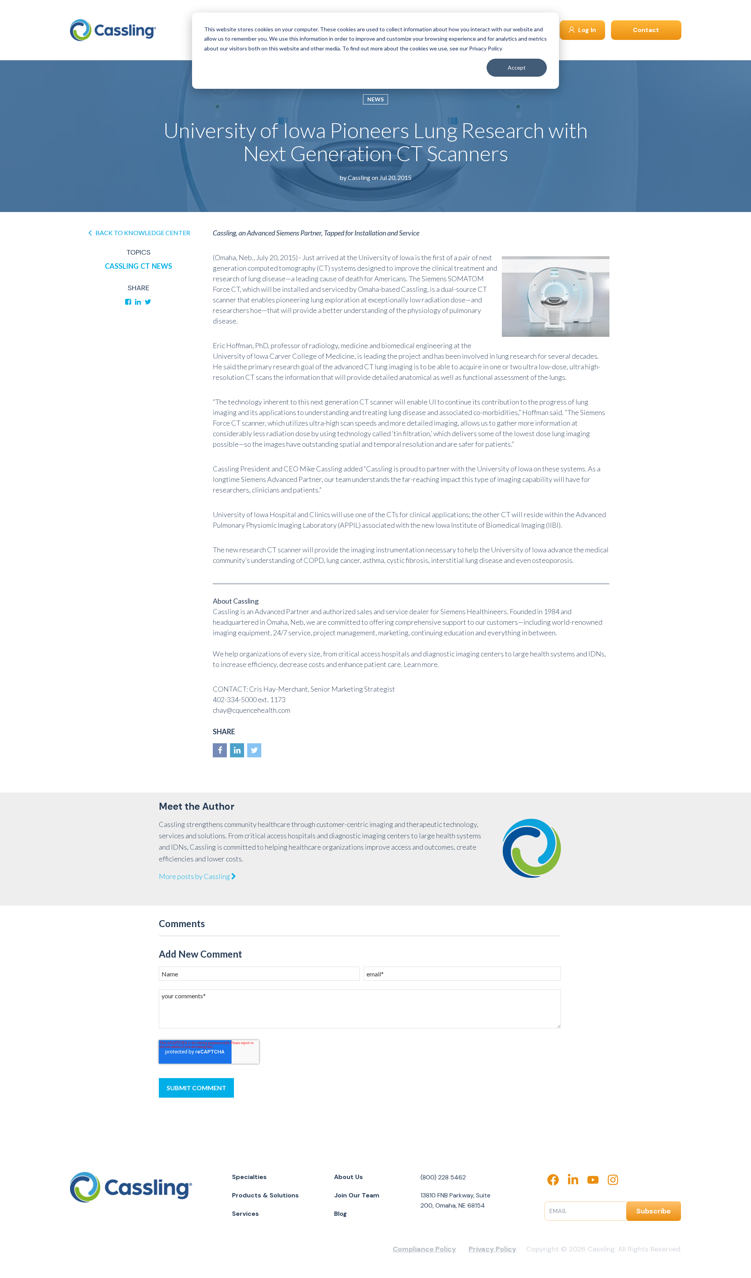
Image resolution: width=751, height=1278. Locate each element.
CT (145, 266)
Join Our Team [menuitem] (356, 1195)
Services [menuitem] (245, 1214)
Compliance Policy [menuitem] (424, 1249)
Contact (646, 30)
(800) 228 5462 (443, 1177)
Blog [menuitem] (340, 1214)
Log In (586, 30)
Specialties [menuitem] (249, 1177)
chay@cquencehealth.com (251, 710)
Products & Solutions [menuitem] (265, 1195)
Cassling (359, 177)
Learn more (421, 664)
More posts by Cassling (195, 876)
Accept (517, 67)
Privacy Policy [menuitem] (492, 1249)
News (375, 99)
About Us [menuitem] (348, 1177)
